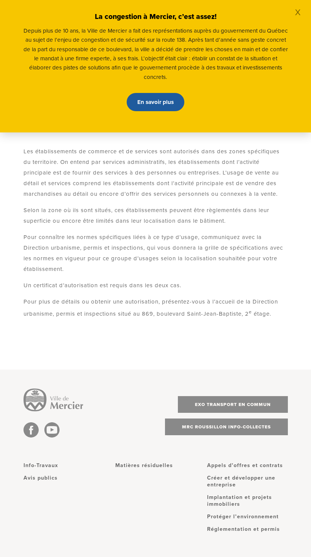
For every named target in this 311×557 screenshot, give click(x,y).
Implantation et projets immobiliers (239, 500)
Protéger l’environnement (243, 516)
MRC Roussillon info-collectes (226, 427)
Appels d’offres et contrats (245, 465)
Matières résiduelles (144, 465)
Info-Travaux (41, 465)
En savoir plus (155, 102)
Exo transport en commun (233, 404)
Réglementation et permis (243, 529)
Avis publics (41, 478)
